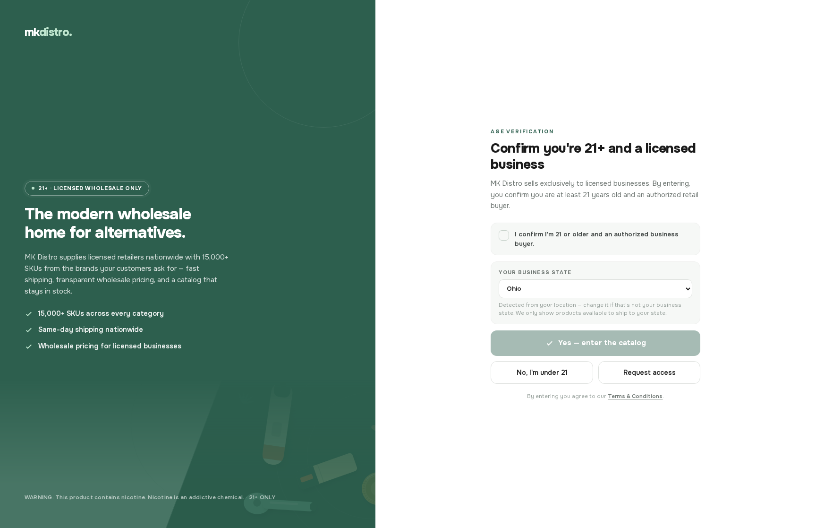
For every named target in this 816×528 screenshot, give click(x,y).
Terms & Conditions (635, 396)
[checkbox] (595, 239)
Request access (649, 372)
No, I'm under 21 (542, 372)
